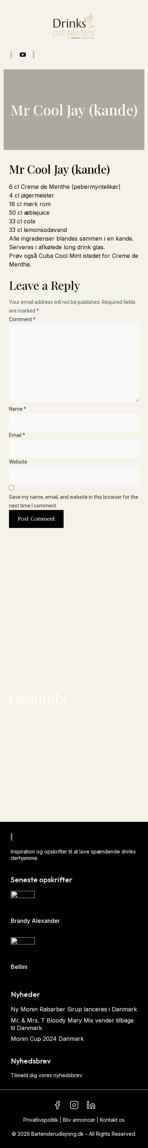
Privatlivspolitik (40, 1120)
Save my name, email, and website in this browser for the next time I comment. (73, 501)
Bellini (19, 966)
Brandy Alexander (35, 920)
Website (18, 462)
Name (17, 409)
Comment (22, 319)
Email (17, 435)
